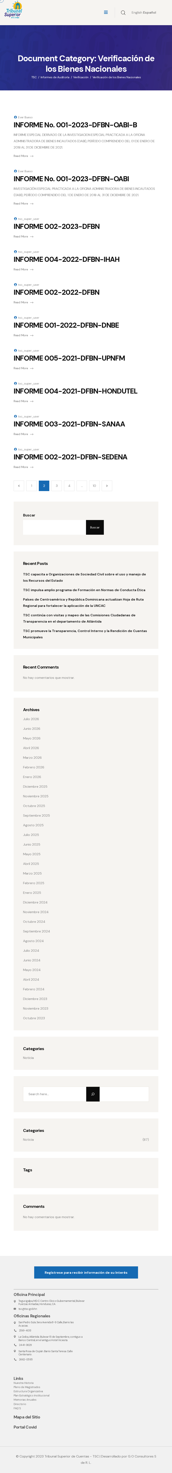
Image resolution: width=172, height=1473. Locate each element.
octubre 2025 (34, 806)
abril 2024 (31, 979)
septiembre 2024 (36, 931)
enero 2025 (32, 892)
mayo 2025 (31, 854)
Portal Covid (25, 1427)
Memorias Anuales (25, 1399)
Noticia (28, 1058)
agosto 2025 (33, 825)
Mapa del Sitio (27, 1417)
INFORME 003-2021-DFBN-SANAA (69, 424)
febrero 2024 (33, 989)
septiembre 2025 (36, 815)
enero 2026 (32, 777)
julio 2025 (31, 835)
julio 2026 (31, 719)
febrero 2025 (33, 883)
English (137, 12)
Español (149, 12)
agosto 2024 (33, 941)
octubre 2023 (34, 1018)
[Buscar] (93, 1094)
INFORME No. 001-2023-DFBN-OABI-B (75, 125)
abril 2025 (31, 864)
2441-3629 (25, 1345)
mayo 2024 (32, 970)
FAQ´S (17, 1408)
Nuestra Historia (24, 1383)
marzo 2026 (32, 757)
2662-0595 (26, 1359)
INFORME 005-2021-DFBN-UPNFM (69, 358)
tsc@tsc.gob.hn (27, 1309)
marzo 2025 (32, 873)
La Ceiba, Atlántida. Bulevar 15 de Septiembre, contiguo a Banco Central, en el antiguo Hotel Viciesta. (50, 1338)
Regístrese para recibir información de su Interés (86, 1272)
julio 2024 (31, 950)
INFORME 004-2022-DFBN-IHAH (67, 259)
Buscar (29, 515)
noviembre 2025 (35, 796)
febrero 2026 (33, 767)
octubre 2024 (34, 921)
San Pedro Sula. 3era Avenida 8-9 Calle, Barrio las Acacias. (46, 1323)
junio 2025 (31, 844)
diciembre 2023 (35, 999)
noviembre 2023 (35, 1008)
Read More (21, 156)
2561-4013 (25, 1330)
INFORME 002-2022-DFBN (56, 292)
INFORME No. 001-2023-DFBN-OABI (71, 179)
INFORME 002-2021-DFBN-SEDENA (70, 457)
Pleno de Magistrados (27, 1387)
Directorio (20, 1404)
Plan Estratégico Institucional (31, 1395)
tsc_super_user (28, 219)
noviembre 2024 (36, 912)
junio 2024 (31, 960)
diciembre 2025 (35, 786)
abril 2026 (31, 748)
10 (94, 486)
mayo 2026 (31, 738)
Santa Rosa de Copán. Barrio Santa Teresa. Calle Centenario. (45, 1352)
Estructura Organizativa (28, 1391)
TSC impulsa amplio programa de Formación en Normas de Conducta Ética (84, 590)
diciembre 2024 (35, 902)
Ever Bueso (25, 117)
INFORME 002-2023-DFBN (56, 226)
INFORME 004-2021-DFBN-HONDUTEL (75, 391)
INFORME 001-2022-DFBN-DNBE (66, 325)
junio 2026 (31, 728)
